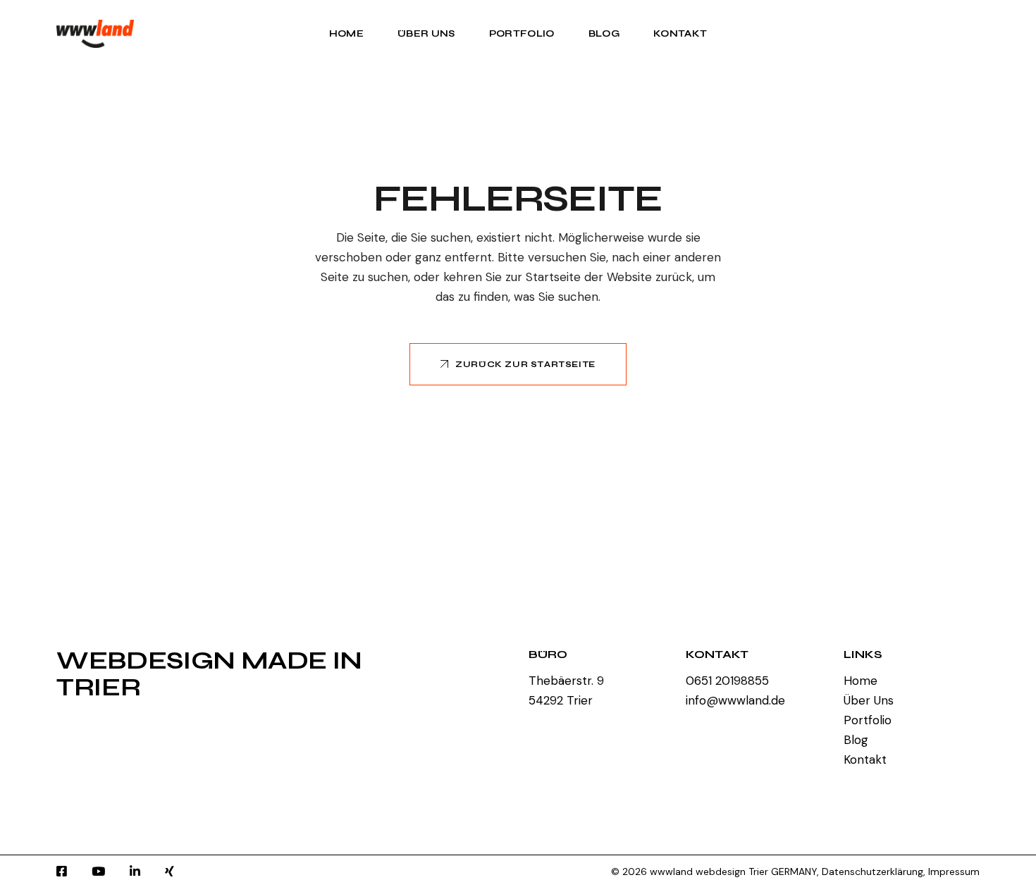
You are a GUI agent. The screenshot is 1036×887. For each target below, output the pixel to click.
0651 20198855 (727, 680)
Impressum (954, 871)
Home (860, 680)
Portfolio (868, 720)
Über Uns (869, 700)
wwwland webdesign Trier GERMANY (733, 871)
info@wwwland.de (735, 700)
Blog (856, 740)
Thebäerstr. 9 (566, 680)
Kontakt (865, 759)
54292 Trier (561, 700)
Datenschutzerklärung (872, 871)
